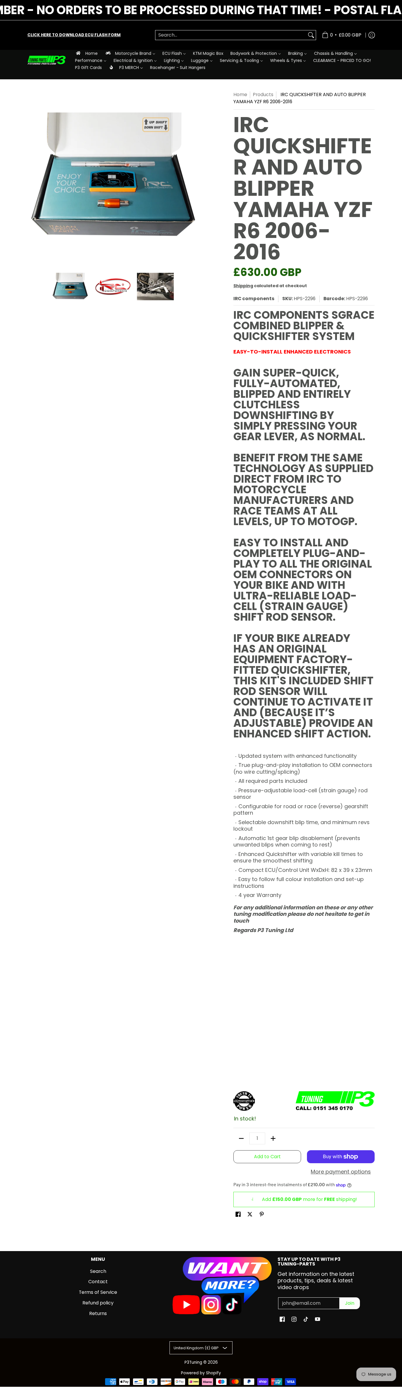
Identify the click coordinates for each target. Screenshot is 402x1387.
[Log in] (372, 35)
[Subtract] (241, 1138)
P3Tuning (193, 1362)
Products (263, 94)
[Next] (193, 176)
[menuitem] (86, 53)
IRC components (253, 298)
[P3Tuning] (46, 60)
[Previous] (31, 176)
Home (240, 94)
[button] (238, 1214)
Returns (98, 1313)
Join (349, 1303)
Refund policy (98, 1302)
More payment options (341, 1172)
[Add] (273, 1138)
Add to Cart (267, 1156)
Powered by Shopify (201, 1373)
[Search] (311, 35)
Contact (98, 1281)
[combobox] (230, 35)
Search (98, 1271)
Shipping (243, 286)
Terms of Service (98, 1292)
